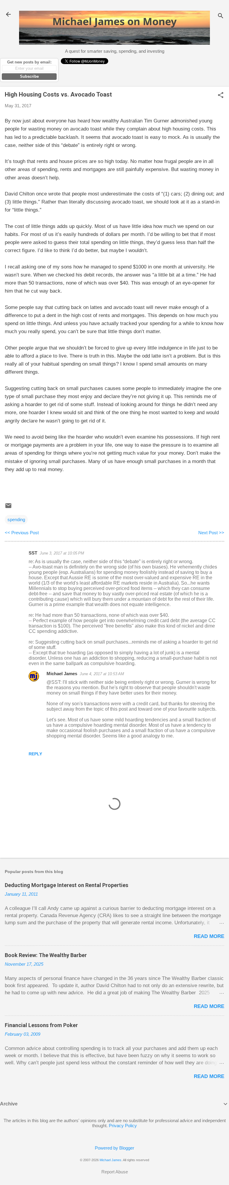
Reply (35, 753)
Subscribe (29, 76)
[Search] (220, 16)
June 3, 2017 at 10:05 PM (62, 553)
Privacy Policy (123, 1125)
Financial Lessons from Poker (41, 1025)
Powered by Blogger (114, 1147)
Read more (209, 936)
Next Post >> (211, 532)
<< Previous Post (22, 532)
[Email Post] (8, 507)
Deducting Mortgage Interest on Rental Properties (66, 885)
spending (16, 519)
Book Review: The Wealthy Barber (46, 955)
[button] (220, 95)
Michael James (62, 673)
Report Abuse (114, 1171)
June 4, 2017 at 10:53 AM (102, 674)
